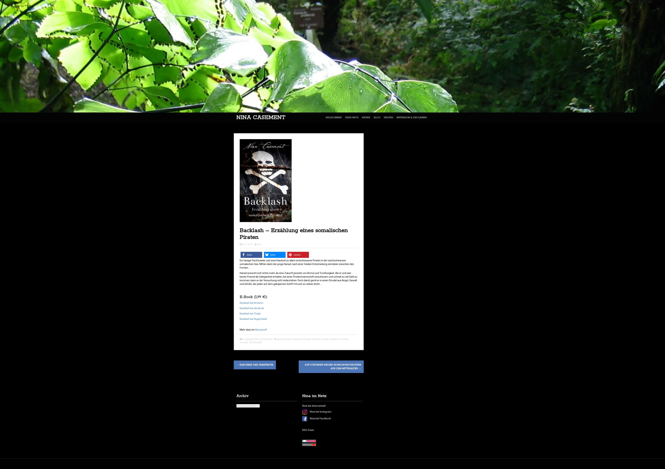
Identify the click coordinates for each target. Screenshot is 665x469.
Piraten (325, 339)
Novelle (307, 339)
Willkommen (334, 117)
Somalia (244, 342)
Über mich (351, 117)
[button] (251, 255)
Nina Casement (260, 117)
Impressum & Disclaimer (411, 117)
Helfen (388, 117)
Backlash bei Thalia (250, 313)
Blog (377, 117)
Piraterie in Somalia (339, 339)
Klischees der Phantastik (254, 365)
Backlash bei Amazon (251, 302)
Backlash (281, 339)
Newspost (260, 329)
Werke (366, 117)
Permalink (257, 342)
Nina (259, 244)
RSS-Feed (308, 430)
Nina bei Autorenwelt (314, 405)
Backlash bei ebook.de (252, 308)
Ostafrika (316, 339)
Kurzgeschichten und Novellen (257, 339)
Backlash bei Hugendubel (253, 319)
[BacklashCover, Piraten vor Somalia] (266, 180)
